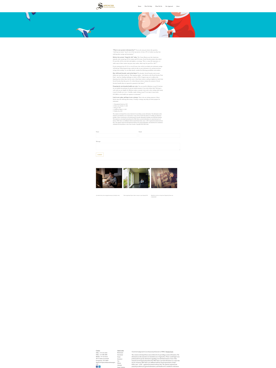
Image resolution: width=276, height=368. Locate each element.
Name (97, 132)
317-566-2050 (103, 354)
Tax (118, 361)
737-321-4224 (103, 353)
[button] (139, 6)
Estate (119, 357)
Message (98, 141)
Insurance (119, 359)
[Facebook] (97, 367)
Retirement (120, 352)
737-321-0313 (104, 356)
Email (140, 132)
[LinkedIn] (99, 367)
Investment (120, 355)
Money (119, 363)
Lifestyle (119, 365)
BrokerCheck (169, 352)
